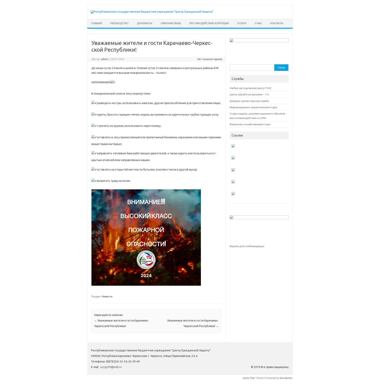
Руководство (119, 23)
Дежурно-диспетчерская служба (249, 101)
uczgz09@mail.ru (111, 367)
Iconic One (249, 378)
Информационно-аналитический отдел (253, 107)
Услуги (241, 23)
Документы (144, 23)
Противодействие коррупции (209, 23)
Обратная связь (171, 23)
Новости (107, 296)
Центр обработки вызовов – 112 (249, 94)
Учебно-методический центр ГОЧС (251, 88)
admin (104, 59)
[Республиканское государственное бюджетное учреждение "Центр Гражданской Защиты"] (152, 11)
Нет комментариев (209, 59)
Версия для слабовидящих (247, 246)
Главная (96, 23)
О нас (258, 23)
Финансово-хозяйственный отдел (250, 124)
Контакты (276, 23)
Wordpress (286, 378)
